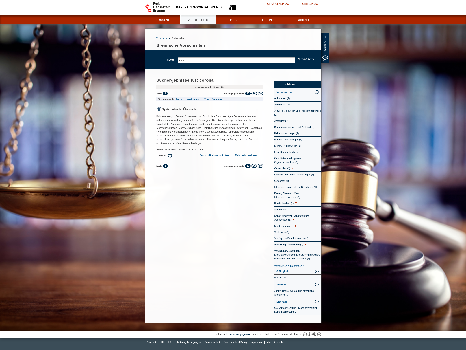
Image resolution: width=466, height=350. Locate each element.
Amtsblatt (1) (281, 121)
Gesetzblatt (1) (283, 168)
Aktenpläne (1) (282, 104)
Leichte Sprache (310, 4)
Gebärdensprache (279, 4)
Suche (170, 59)
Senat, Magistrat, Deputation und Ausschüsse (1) (291, 218)
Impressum (257, 342)
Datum (179, 99)
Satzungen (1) (281, 209)
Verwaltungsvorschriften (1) (290, 244)
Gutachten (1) (281, 180)
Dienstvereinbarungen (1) (287, 145)
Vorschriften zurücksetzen (289, 266)
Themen (281, 284)
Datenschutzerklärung (235, 342)
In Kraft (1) (280, 277)
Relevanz (217, 99)
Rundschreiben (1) (285, 203)
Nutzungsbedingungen (189, 342)
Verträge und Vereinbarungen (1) (291, 238)
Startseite (152, 342)
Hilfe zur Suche (306, 58)
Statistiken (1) (281, 232)
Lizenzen (282, 301)
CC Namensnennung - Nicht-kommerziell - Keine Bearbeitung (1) (296, 310)
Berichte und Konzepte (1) (288, 139)
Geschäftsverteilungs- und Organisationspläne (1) (288, 160)
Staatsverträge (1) (285, 226)
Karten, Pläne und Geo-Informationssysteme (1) (287, 195)
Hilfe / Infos (268, 20)
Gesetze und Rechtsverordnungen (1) (294, 174)
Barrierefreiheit (212, 342)
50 (260, 93)
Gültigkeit (282, 271)
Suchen (291, 60)
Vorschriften (198, 20)
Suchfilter (288, 84)
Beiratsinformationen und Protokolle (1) (294, 127)
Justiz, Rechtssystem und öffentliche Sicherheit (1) (294, 292)
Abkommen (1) (282, 98)
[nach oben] (454, 338)
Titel (206, 99)
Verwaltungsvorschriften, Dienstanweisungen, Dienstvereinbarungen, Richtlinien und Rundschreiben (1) (297, 255)
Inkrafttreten (192, 99)
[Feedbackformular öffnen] (325, 48)
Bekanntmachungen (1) (286, 133)
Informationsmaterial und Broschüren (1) (295, 187)
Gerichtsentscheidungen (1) (288, 152)
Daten (233, 20)
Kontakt (303, 20)
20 (254, 93)
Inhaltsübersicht (274, 342)
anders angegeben (239, 334)
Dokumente (163, 20)
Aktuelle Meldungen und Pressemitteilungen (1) (297, 112)
